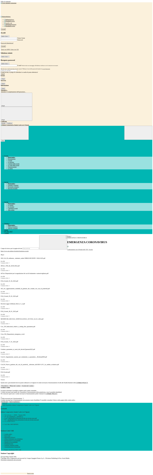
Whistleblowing (8, 443)
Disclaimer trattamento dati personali (11, 460)
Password (20, 40)
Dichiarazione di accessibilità (12, 440)
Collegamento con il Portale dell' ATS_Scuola (80, 249)
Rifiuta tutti (15, 386)
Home (69, 236)
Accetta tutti (27, 386)
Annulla (3, 123)
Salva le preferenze (14, 402)
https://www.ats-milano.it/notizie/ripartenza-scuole (15, 251)
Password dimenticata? (7, 43)
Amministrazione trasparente (12, 447)
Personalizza (4, 386)
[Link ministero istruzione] (8, 3)
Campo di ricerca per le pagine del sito (11, 248)
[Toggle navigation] (15, 133)
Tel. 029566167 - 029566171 (15, 416)
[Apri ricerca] (138, 133)
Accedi (3, 29)
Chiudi (3, 79)
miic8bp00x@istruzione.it (22, 418)
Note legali (7, 436)
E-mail (19, 65)
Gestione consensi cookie (11, 445)
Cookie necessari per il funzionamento (11, 398)
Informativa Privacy (9, 437)
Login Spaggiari (46, 69)
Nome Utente (21, 38)
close (2, 140)
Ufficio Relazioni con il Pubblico (13, 439)
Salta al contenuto (6, 1)
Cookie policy (8, 434)
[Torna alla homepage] (76, 125)
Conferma (9, 123)
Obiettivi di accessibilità (11, 442)
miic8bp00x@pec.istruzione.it (23, 420)
